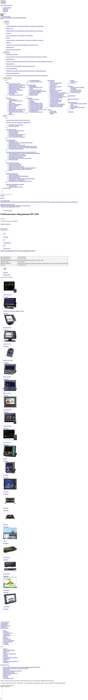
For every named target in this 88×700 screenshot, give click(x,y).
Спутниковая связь (31, 85)
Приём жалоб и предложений (10, 673)
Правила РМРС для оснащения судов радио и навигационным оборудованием (21, 667)
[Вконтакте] (4, 690)
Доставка (5, 656)
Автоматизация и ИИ (8, 678)
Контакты (5, 10)
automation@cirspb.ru (5, 625)
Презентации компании (8, 672)
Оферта (5, 652)
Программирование (10, 140)
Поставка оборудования (11, 173)
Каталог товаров (7, 78)
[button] (44, 628)
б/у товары (69, 202)
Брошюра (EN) (6, 274)
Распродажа (70, 111)
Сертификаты (6, 658)
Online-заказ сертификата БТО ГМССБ (12, 671)
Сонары (9, 205)
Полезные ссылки (5, 664)
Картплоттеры (4, 205)
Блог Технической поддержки (10, 657)
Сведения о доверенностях (9, 653)
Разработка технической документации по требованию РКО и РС (21, 152)
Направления (6, 52)
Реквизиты (5, 8)
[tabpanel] (44, 253)
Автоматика (29, 98)
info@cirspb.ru (21, 17)
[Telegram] (4, 694)
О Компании (6, 651)
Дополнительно (51, 80)
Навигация (8, 98)
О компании (6, 21)
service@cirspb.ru (5, 17)
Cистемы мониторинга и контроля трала (20, 205)
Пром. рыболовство (72, 102)
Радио (7, 82)
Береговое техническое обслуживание (15, 184)
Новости (5, 648)
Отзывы (5, 660)
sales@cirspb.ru (13, 17)
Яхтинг (49, 109)
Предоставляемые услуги (9, 650)
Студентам (5, 677)
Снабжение (70, 86)
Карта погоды (6, 669)
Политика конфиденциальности (10, 661)
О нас (2, 646)
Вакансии (5, 11)
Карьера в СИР (6, 674)
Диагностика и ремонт (11, 129)
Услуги (5, 115)
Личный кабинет (7, 7)
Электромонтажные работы (12, 162)
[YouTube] (4, 692)
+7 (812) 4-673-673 (5, 16)
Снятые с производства (73, 99)
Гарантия (5, 655)
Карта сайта (6, 662)
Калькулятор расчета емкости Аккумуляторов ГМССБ (16, 668)
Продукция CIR (71, 95)
